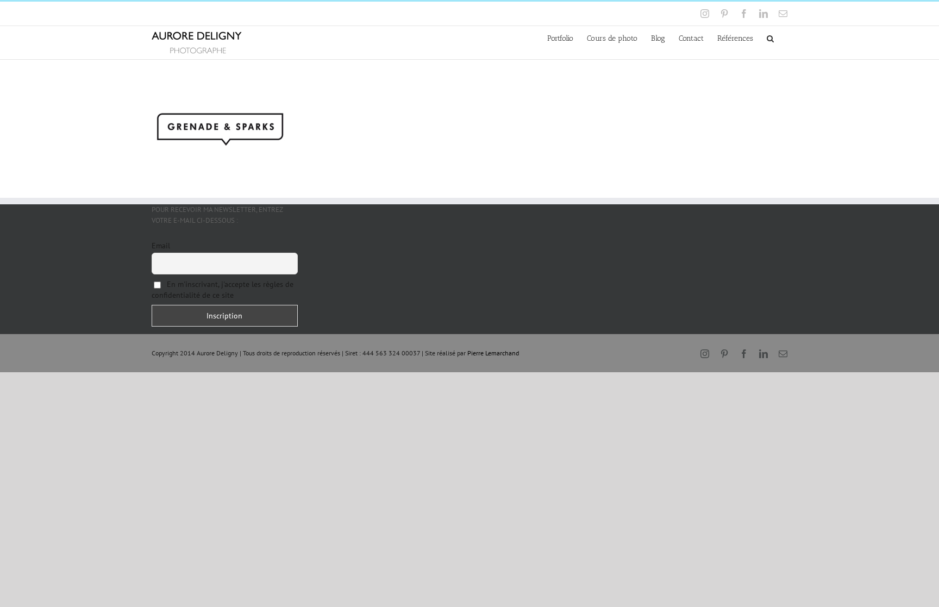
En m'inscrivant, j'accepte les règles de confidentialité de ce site (222, 289)
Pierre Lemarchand (493, 353)
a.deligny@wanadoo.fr (245, 13)
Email (161, 246)
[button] (770, 37)
